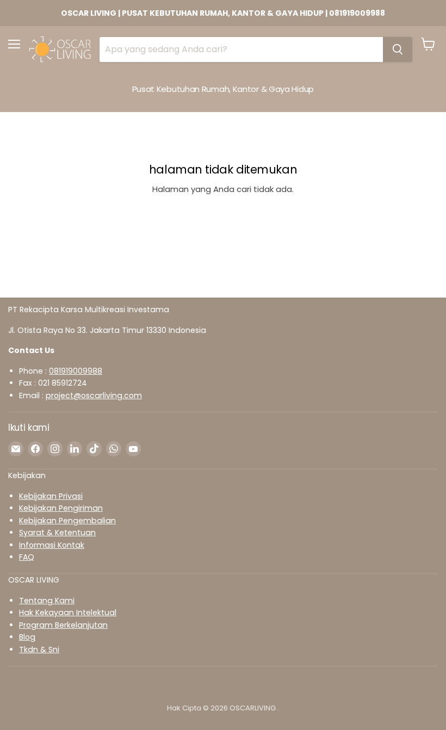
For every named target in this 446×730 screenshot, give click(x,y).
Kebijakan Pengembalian (67, 520)
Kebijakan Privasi (51, 496)
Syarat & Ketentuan (57, 532)
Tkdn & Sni (39, 649)
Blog (27, 637)
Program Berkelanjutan (63, 625)
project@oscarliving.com (94, 395)
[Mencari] (397, 49)
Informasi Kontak (51, 545)
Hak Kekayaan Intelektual (67, 612)
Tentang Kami (47, 600)
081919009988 (75, 371)
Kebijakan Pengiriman (61, 508)
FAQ (26, 557)
